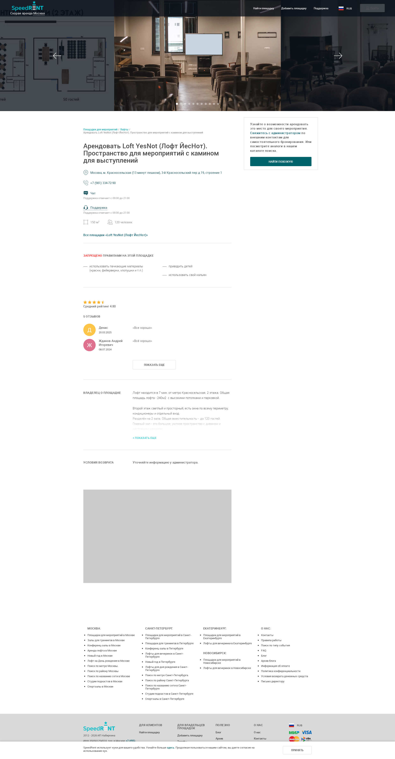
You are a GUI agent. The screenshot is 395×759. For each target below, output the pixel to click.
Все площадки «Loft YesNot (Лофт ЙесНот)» (115, 235)
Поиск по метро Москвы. (102, 666)
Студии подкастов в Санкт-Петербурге (169, 693)
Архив (219, 738)
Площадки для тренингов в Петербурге (169, 643)
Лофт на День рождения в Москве (108, 661)
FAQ (263, 650)
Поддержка (321, 8)
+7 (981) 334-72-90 (103, 183)
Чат (93, 193)
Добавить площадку (294, 8)
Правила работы (271, 640)
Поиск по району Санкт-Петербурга (167, 680)
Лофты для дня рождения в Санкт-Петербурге (166, 668)
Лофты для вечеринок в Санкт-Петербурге (164, 655)
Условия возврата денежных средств (284, 676)
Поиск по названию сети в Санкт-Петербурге (166, 687)
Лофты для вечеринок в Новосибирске (227, 668)
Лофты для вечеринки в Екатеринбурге (227, 643)
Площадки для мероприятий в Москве (111, 635)
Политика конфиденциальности (280, 671)
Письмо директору (273, 681)
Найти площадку (263, 8)
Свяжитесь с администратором (275, 133)
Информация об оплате (275, 666)
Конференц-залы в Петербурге (164, 648)
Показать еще (154, 365)
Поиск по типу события (275, 645)
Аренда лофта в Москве (102, 650)
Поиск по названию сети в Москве (108, 676)
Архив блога (268, 661)
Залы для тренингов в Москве (106, 640)
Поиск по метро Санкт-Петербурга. (167, 675)
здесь (170, 747)
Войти (375, 8)
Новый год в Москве (100, 655)
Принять (297, 750)
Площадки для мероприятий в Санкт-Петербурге (168, 636)
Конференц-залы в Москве (104, 645)
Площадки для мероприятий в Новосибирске (221, 661)
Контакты (267, 635)
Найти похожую (281, 161)
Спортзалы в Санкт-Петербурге (164, 699)
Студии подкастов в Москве (104, 681)
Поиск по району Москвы (102, 671)
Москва (39, 13)
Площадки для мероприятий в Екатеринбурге (221, 636)
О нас (257, 732)
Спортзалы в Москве (100, 686)
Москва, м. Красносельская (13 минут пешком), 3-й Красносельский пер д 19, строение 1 (156, 172)
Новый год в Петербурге (160, 662)
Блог (264, 655)
